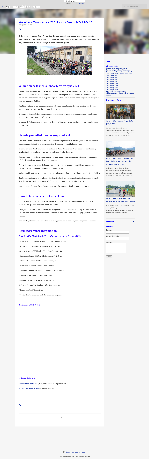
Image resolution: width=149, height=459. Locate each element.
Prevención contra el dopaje (116, 91)
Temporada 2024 (112, 76)
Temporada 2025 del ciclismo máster (119, 74)
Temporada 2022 (112, 79)
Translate (81, 3)
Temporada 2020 (112, 83)
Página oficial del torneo (29, 389)
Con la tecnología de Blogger (75, 452)
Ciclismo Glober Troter (23, 7)
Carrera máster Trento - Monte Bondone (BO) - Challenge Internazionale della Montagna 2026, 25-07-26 (119, 161)
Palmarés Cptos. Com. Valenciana (118, 70)
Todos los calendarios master (116, 68)
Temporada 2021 (112, 81)
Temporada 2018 (112, 87)
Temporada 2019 (112, 85)
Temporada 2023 (112, 78)
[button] (20, 29)
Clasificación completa (28, 384)
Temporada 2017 (112, 89)
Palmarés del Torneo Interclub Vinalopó (120, 72)
